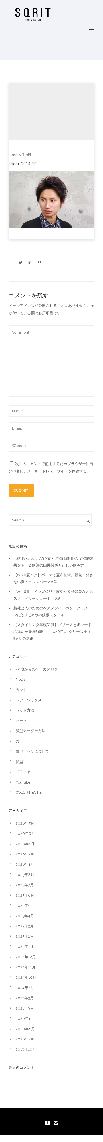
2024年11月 (25, 967)
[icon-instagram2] (56, 1123)
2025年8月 (25, 875)
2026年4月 (25, 844)
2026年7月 (25, 823)
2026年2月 (25, 854)
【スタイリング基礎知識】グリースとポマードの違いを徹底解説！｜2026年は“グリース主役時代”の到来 (52, 632)
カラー (21, 741)
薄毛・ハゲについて (32, 751)
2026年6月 (25, 833)
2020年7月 (25, 1039)
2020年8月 (25, 1029)
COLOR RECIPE (29, 792)
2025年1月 (24, 946)
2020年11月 (26, 1018)
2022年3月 (25, 998)
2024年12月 (26, 957)
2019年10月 (26, 1049)
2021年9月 (25, 1008)
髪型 (19, 762)
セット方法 (25, 710)
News (20, 679)
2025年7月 (25, 885)
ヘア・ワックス (29, 700)
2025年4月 (25, 916)
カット (21, 690)
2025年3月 (25, 926)
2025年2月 (25, 936)
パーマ (21, 720)
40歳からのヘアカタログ (37, 669)
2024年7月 (25, 988)
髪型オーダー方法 (30, 731)
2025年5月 (25, 905)
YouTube (23, 782)
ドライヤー (25, 772)
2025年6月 (25, 895)
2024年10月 (26, 977)
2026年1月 (25, 864)
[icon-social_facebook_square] (49, 1123)
